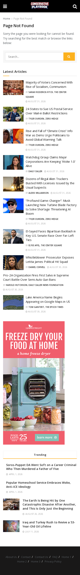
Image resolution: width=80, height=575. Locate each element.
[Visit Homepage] (39, 6)
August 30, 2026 (58, 267)
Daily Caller (35, 171)
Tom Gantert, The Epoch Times (46, 307)
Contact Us (41, 557)
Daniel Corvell (37, 267)
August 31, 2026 (36, 101)
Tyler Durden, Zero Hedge (43, 118)
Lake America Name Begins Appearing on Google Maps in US (48, 299)
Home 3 (35, 561)
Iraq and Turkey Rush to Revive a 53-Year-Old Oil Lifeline (49, 524)
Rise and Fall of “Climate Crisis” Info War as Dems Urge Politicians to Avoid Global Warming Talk (49, 135)
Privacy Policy (53, 561)
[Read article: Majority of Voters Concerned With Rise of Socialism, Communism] (13, 87)
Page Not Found (23, 18)
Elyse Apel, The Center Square (45, 245)
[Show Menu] (5, 6)
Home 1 (66, 557)
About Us (11, 557)
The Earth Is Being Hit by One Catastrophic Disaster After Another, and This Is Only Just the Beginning (49, 504)
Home (6, 18)
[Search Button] (75, 6)
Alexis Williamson (39, 192)
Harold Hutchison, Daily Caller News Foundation (34, 285)
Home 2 (22, 561)
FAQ (55, 557)
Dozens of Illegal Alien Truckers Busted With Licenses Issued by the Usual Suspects (50, 183)
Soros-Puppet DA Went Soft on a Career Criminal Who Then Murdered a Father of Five (41, 467)
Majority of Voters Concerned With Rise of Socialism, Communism (49, 84)
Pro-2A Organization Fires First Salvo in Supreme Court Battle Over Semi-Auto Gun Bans (36, 277)
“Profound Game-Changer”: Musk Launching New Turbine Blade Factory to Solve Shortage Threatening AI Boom (51, 207)
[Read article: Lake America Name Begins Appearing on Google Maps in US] (13, 302)
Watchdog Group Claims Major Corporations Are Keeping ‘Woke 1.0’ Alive (50, 161)
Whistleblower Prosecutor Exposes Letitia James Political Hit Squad (50, 259)
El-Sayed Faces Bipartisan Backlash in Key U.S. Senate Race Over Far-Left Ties (51, 235)
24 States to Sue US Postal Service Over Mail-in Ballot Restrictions (49, 111)
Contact (26, 557)
